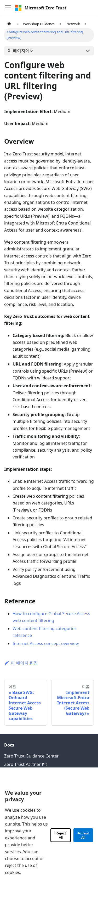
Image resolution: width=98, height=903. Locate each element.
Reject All (60, 835)
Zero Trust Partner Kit (25, 764)
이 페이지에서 (21, 50)
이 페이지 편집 (24, 663)
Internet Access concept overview (46, 643)
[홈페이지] (9, 24)
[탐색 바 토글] (8, 8)
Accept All (83, 835)
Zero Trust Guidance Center (31, 756)
